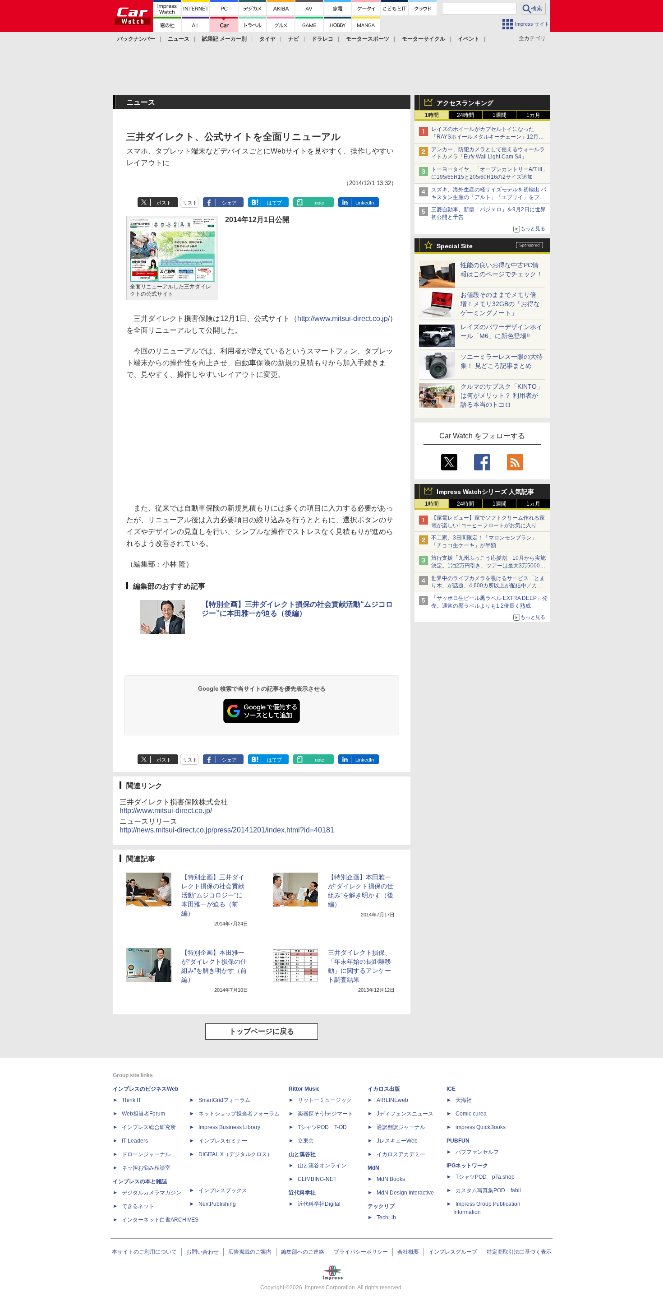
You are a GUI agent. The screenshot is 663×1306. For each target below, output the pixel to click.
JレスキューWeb (397, 1141)
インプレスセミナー (222, 1141)
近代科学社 (302, 1193)
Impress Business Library (229, 1127)
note (319, 202)
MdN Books (391, 1179)
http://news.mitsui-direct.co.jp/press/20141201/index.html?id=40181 (227, 830)
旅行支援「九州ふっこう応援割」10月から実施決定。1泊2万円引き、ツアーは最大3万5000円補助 (488, 565)
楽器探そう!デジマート (325, 1114)
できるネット (138, 1206)
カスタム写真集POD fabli (488, 1190)
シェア (229, 202)
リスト (190, 202)
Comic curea (471, 1114)
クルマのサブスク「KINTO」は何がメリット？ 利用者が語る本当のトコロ (501, 395)
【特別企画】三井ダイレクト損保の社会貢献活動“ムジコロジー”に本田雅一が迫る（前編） (212, 895)
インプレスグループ (452, 1252)
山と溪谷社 (302, 1154)
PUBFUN (458, 1141)
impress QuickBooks (481, 1127)
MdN (373, 1168)
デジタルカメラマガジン (151, 1193)
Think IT (131, 1100)
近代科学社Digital (319, 1204)
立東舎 (306, 1141)
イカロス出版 (384, 1089)
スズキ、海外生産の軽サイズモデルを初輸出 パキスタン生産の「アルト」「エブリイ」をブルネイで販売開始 (488, 197)
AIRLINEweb (392, 1100)
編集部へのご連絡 (302, 1252)
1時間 (432, 115)
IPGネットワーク (467, 1165)
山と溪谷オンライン (322, 1165)
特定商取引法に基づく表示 (519, 1252)
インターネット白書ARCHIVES (160, 1220)
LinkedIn (364, 202)
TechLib (386, 1217)
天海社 (464, 1100)
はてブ (274, 202)
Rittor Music (304, 1089)
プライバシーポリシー (361, 1252)
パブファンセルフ (477, 1152)
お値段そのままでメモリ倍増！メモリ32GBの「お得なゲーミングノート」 (500, 303)
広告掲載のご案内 (250, 1252)
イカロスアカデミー (401, 1154)
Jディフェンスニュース (405, 1114)
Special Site (455, 246)
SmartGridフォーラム (224, 1100)
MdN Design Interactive (405, 1193)
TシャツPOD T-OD (322, 1127)
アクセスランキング (465, 103)
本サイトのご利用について (144, 1252)
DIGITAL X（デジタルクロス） (235, 1154)
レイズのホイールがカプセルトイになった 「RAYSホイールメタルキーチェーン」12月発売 (487, 137)
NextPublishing (217, 1204)
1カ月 (533, 115)
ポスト (164, 202)
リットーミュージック (325, 1100)
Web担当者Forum (143, 1114)
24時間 (465, 115)
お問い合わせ (202, 1252)
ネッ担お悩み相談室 (146, 1168)
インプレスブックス (222, 1190)
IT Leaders (135, 1141)
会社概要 (408, 1252)
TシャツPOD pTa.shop (485, 1177)
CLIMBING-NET (317, 1179)
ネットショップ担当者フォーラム (239, 1114)
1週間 (499, 115)
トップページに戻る (261, 1031)
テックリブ (381, 1206)
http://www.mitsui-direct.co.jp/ (343, 318)
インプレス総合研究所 (149, 1127)
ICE (451, 1089)
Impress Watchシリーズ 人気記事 (485, 491)
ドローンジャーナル (146, 1154)
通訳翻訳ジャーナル (401, 1127)
